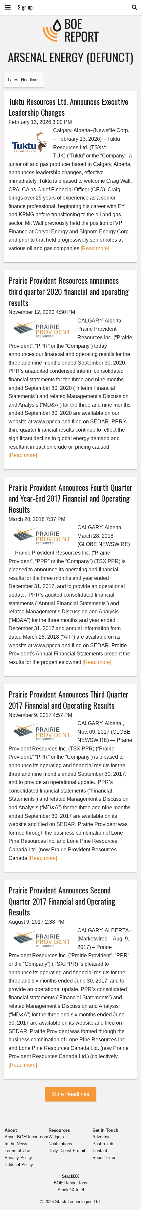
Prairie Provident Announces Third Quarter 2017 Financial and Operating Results (69, 699)
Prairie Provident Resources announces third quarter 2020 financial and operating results (69, 291)
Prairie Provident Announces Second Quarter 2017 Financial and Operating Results (62, 901)
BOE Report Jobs (70, 1182)
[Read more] (95, 248)
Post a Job (102, 1143)
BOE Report (70, 23)
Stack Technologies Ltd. (78, 1201)
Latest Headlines (24, 79)
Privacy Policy (18, 1157)
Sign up (25, 7)
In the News (16, 1143)
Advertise (101, 1136)
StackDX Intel (70, 1189)
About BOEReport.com (26, 1136)
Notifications (60, 1143)
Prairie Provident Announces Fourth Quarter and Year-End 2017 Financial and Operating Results (70, 498)
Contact (99, 1150)
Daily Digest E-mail (67, 1150)
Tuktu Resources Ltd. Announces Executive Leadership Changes (68, 106)
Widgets (56, 1136)
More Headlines (70, 1094)
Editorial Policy (19, 1164)
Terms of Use (17, 1150)
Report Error (103, 1157)
